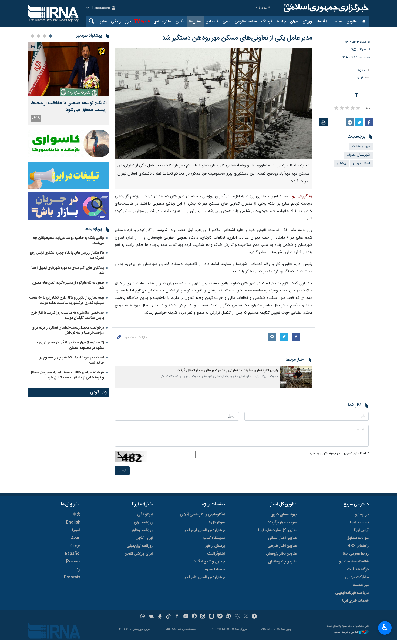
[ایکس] (246, 616)
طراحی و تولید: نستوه (346, 632)
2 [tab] (44, 36)
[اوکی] (159, 616)
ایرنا (325, 8)
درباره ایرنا (361, 514)
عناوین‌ (352, 21)
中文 (76, 514)
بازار (128, 21)
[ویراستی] (185, 616)
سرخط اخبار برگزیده (282, 522)
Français (72, 577)
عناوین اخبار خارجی (282, 546)
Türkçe (74, 546)
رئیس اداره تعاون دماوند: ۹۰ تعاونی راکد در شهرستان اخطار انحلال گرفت (227, 370)
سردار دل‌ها (216, 522)
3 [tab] (38, 36)
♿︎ (385, 627)
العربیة (75, 530)
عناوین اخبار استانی (282, 538)
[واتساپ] (142, 616)
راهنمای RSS (358, 546)
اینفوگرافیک (216, 554)
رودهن (341, 163)
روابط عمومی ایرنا (356, 554)
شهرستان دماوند (358, 155)
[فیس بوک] (177, 616)
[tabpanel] (68, 83)
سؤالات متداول (357, 538)
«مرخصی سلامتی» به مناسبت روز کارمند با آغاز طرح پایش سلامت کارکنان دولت (67, 315)
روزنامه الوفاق (142, 530)
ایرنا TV (140, 21)
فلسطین (212, 21)
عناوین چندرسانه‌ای (282, 561)
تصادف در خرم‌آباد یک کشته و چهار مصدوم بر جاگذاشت (72, 360)
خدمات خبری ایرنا (355, 601)
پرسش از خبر (215, 546)
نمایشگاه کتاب (214, 538)
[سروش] (194, 616)
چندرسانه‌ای (162, 21)
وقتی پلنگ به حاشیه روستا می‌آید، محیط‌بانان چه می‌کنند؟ (68, 240)
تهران (360, 77)
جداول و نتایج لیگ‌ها (209, 561)
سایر (103, 21)
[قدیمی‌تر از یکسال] (296, 377)
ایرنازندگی (145, 514)
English (73, 522)
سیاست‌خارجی (246, 21)
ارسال (122, 470)
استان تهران (361, 163)
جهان (294, 21)
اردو (77, 569)
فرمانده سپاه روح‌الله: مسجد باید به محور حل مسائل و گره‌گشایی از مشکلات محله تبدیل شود (66, 375)
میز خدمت (361, 585)
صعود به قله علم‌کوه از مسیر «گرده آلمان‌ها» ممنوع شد (68, 285)
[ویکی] (151, 616)
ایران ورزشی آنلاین (139, 554)
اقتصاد (321, 21)
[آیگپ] (211, 616)
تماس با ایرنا (359, 522)
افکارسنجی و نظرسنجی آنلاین (202, 514)
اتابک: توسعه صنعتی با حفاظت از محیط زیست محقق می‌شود (69, 106)
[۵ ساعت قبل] (68, 69)
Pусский (73, 561)
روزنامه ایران (143, 522)
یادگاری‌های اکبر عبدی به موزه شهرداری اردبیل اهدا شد (67, 270)
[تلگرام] (254, 616)
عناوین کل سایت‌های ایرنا (277, 530)
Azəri (75, 538)
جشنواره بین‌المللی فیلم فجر (204, 530)
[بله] (220, 616)
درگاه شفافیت (358, 569)
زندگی (116, 21)
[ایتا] (203, 616)
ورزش (307, 21)
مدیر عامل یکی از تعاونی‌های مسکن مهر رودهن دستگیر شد (237, 38)
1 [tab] (50, 36)
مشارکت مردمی (357, 577)
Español (72, 554)
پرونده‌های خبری (284, 514)
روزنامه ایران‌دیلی (140, 546)
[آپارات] (228, 616)
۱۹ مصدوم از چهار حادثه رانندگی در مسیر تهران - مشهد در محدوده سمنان (70, 345)
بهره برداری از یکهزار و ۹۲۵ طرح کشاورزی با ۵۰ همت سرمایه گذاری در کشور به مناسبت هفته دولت (66, 300)
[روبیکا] (237, 616)
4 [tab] (32, 36)
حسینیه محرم (214, 569)
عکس (180, 21)
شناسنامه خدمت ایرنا (353, 561)
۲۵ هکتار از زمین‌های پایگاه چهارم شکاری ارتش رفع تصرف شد (67, 255)
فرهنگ (266, 21)
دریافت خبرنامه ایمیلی (352, 593)
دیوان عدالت (361, 146)
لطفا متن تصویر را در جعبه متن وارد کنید (339, 453)
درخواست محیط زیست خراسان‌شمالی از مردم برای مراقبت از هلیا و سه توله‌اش (68, 330)
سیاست (336, 21)
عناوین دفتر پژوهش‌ (281, 554)
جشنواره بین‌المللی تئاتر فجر (204, 577)
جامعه (281, 21)
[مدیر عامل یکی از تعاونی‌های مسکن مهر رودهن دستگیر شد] (213, 103)
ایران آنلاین (144, 538)
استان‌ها (195, 21)
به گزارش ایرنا (301, 196)
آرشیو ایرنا (361, 530)
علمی (226, 21)
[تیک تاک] (168, 616)
